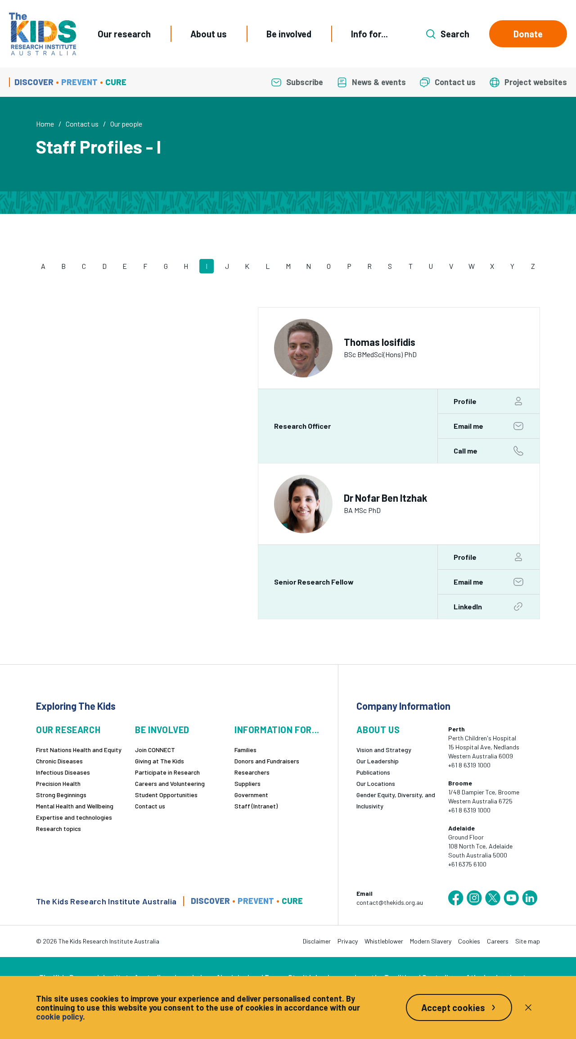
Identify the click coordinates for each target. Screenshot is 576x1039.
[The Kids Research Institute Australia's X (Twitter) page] (492, 898)
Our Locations (375, 783)
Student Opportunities (166, 795)
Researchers (252, 772)
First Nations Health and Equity (79, 749)
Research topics (58, 828)
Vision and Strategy (383, 749)
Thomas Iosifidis (379, 342)
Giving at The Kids (159, 761)
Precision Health (58, 783)
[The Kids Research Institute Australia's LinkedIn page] (529, 898)
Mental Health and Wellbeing (74, 806)
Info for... (369, 33)
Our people (126, 123)
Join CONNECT (155, 749)
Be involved (288, 33)
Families (245, 749)
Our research (124, 33)
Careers (497, 941)
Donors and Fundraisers (266, 761)
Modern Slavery (430, 941)
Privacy (348, 941)
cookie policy (59, 1016)
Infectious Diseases (63, 772)
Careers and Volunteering (170, 783)
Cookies (469, 941)
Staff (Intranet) (256, 806)
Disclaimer (317, 941)
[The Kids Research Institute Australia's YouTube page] (511, 898)
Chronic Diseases (59, 761)
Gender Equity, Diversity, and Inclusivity (395, 800)
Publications (373, 772)
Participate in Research (167, 772)
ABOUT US (378, 730)
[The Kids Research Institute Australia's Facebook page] (456, 898)
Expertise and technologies (74, 817)
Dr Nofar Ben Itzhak (386, 498)
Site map (527, 941)
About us (208, 33)
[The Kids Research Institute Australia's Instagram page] (474, 898)
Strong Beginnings (61, 795)
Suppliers (247, 783)
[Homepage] (42, 34)
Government (251, 795)
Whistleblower (383, 941)
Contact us (82, 123)
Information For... (277, 730)
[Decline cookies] (528, 1007)
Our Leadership (377, 761)
